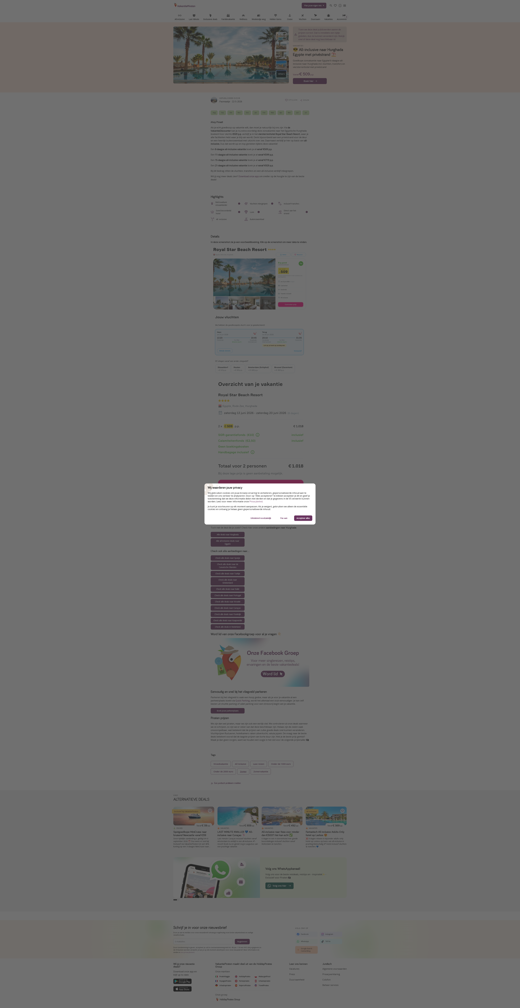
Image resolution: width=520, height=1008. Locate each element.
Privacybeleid (256, 501)
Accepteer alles (303, 518)
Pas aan (283, 518)
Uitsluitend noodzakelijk (261, 518)
